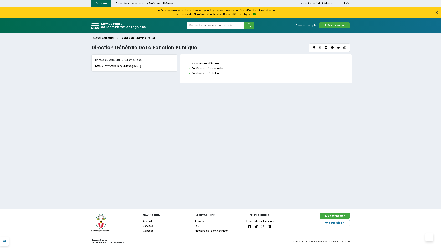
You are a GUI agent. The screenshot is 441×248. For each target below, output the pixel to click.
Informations (205, 215)
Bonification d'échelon (205, 73)
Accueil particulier (103, 38)
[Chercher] (249, 25)
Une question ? (334, 222)
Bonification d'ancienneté (207, 68)
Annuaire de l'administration (317, 3)
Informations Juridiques (260, 221)
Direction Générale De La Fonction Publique (144, 47)
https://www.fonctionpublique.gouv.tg (118, 66)
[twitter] (338, 48)
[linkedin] (326, 48)
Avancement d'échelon (206, 63)
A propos (200, 221)
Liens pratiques (257, 215)
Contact (148, 230)
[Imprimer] (314, 48)
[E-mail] (320, 48)
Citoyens (101, 3)
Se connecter (335, 25)
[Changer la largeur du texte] (4, 241)
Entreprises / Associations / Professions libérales (144, 3)
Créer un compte (306, 25)
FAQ (346, 3)
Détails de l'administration (138, 38)
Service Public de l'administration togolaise (123, 25)
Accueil (147, 221)
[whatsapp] (344, 48)
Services (148, 226)
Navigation (151, 215)
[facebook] (332, 48)
